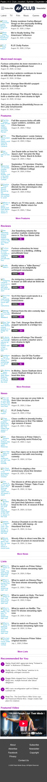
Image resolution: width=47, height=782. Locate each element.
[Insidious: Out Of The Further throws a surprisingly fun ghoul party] (5, 360)
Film (18, 15)
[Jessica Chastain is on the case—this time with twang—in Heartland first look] (5, 527)
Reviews (6, 226)
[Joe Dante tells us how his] (5, 155)
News (4, 393)
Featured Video (10, 707)
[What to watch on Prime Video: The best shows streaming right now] (5, 571)
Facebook (12, 752)
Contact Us (23, 760)
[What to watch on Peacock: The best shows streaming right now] (5, 628)
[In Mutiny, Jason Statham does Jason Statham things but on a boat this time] (5, 376)
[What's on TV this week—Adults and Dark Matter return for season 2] (5, 208)
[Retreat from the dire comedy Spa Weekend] (5, 314)
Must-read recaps (11, 59)
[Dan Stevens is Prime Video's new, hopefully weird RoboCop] (5, 442)
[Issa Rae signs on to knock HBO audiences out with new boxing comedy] (5, 457)
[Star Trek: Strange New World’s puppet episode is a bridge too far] (5, 327)
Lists (4, 561)
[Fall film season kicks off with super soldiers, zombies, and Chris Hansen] (5, 126)
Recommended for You (14, 658)
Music (26, 15)
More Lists (23, 652)
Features (6, 115)
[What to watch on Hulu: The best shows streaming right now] (5, 599)
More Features (23, 218)
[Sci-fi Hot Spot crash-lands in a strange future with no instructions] (5, 301)
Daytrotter (39, 1)
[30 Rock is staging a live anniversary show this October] (5, 472)
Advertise (12, 748)
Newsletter (41, 8)
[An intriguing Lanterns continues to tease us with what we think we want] (5, 285)
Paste (3, 1)
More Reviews (23, 387)
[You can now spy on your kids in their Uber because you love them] (5, 402)
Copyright (34, 752)
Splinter (30, 1)
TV (11, 15)
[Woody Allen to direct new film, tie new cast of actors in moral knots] (5, 543)
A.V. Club (11, 1)
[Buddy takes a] (5, 269)
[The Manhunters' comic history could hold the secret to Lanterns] (5, 141)
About (13, 744)
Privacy (12, 756)
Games (36, 15)
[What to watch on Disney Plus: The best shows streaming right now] (5, 585)
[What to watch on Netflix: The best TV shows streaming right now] (5, 613)
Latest (3, 15)
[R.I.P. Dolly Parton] (5, 411)
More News (22, 554)
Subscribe (8, 8)
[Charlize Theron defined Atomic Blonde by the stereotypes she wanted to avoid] (5, 191)
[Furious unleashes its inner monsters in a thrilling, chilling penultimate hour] (5, 254)
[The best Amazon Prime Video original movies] (5, 642)
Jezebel (21, 1)
